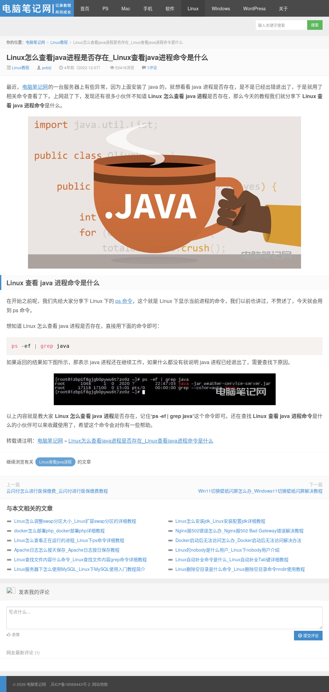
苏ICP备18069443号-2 (70, 684)
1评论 (152, 67)
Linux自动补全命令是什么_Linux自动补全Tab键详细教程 (232, 559)
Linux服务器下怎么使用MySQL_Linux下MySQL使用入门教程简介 (79, 569)
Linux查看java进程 (55, 461)
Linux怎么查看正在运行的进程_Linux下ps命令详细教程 (69, 540)
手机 (147, 8)
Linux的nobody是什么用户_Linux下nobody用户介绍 (227, 549)
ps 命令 (123, 300)
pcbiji (46, 67)
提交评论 (310, 635)
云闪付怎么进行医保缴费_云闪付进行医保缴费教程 (57, 491)
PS (105, 8)
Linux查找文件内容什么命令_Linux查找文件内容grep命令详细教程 (80, 559)
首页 (84, 8)
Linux (193, 8)
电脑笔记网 (37, 8)
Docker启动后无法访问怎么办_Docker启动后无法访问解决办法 (238, 540)
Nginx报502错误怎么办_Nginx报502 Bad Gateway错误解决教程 (239, 530)
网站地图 (100, 684)
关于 (283, 8)
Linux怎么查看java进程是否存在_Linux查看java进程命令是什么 (107, 57)
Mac (125, 8)
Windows (221, 8)
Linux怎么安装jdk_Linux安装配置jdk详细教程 (220, 521)
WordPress (254, 8)
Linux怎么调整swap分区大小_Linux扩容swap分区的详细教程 (75, 521)
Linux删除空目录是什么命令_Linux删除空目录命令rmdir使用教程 (240, 569)
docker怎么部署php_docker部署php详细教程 (59, 530)
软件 (169, 8)
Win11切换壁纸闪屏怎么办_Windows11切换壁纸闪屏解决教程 (260, 491)
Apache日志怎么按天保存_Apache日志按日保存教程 (67, 549)
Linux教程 (59, 42)
